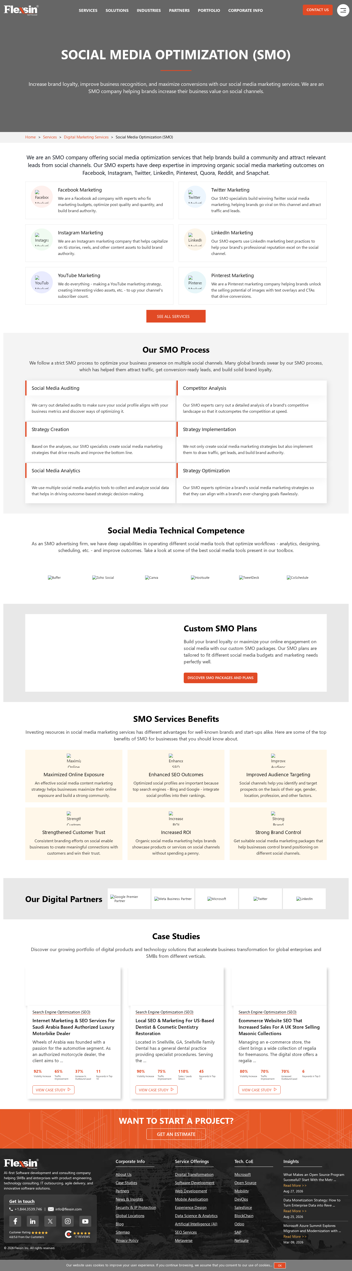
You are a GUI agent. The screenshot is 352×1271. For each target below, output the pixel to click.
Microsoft (242, 1174)
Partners (179, 10)
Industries (149, 10)
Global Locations (130, 1215)
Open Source (245, 1182)
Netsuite (241, 1240)
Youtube (85, 1221)
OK (280, 1265)
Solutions (117, 10)
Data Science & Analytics (196, 1215)
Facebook (15, 1221)
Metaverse (183, 1240)
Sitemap (123, 1232)
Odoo (239, 1223)
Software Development (194, 1182)
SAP (237, 1232)
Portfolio (209, 10)
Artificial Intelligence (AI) (196, 1223)
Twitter (50, 1221)
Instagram (68, 1221)
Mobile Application (191, 1199)
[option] (72, 1035)
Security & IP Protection (136, 1207)
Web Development (191, 1190)
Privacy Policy (127, 1240)
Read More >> (295, 1185)
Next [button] (339, 1036)
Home (30, 136)
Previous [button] (13, 1036)
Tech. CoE (243, 1161)
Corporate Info (245, 10)
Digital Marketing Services (86, 136)
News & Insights (129, 1199)
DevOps (241, 1199)
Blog (120, 1223)
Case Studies (126, 1182)
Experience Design (190, 1207)
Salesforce (243, 1207)
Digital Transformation (194, 1174)
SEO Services (186, 1232)
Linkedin (33, 1221)
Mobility (241, 1190)
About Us (123, 1174)
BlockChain (243, 1215)
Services (88, 10)
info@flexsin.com (68, 1209)
